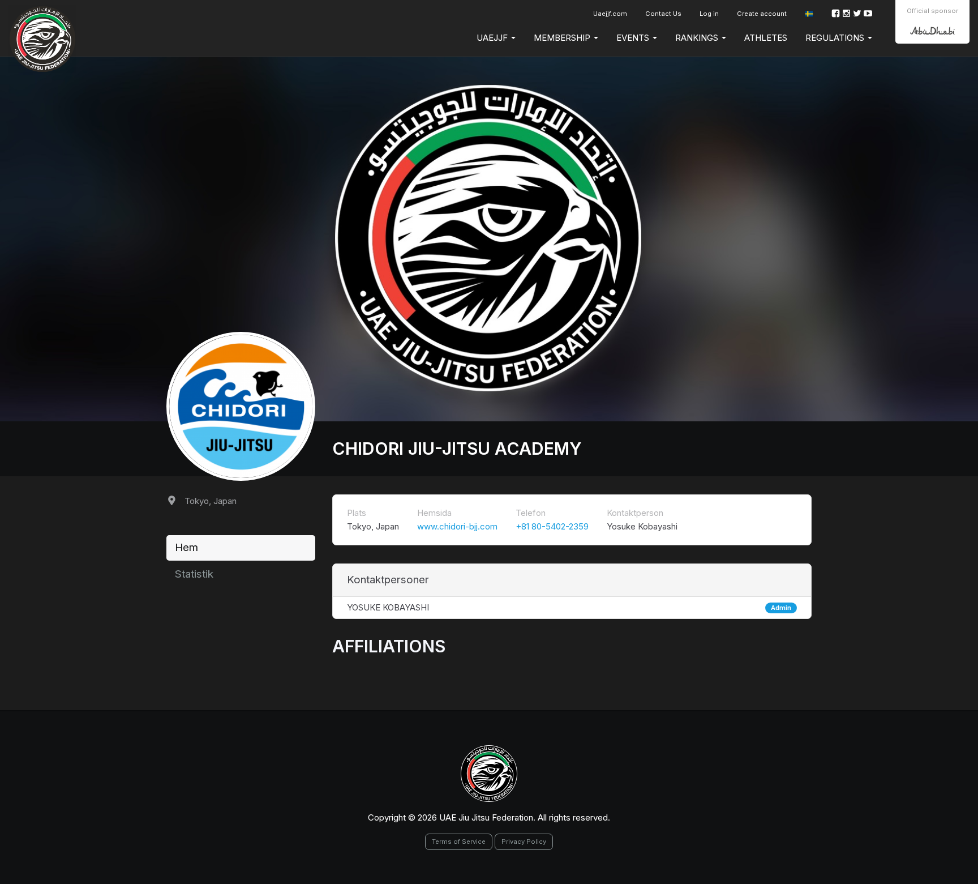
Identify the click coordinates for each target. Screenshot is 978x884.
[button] (809, 14)
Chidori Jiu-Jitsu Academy (457, 448)
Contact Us (663, 14)
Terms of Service (459, 841)
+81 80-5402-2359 (552, 526)
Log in (709, 14)
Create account (762, 14)
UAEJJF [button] (493, 37)
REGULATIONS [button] (836, 37)
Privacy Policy (523, 841)
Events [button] (633, 37)
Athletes (765, 37)
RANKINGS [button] (697, 37)
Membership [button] (563, 37)
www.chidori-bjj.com (457, 526)
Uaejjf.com (610, 14)
